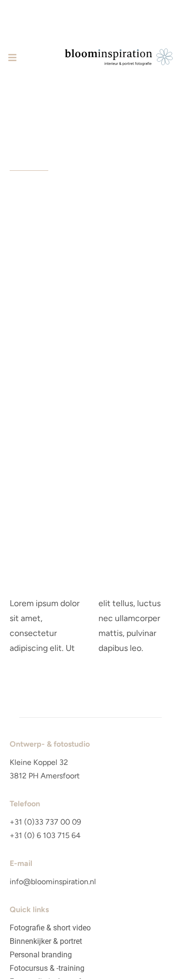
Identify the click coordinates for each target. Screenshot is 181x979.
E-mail (21, 863)
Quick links (29, 909)
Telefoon (25, 803)
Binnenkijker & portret (46, 941)
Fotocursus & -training (47, 968)
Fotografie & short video (50, 927)
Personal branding (41, 954)
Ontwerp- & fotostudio (50, 744)
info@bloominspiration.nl (53, 881)
